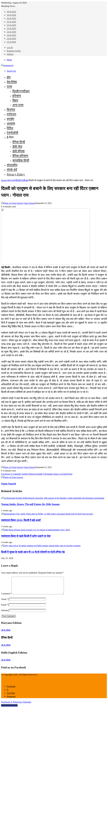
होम (9, 77)
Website (4, 610)
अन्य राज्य (17, 105)
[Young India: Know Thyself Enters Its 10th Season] (52, 498)
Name (4, 599)
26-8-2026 (11, 11)
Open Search (29, 203)
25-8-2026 (11, 22)
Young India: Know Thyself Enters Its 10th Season (30, 504)
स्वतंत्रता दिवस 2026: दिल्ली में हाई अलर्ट (21, 520)
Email (4, 605)
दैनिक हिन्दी (18, 142)
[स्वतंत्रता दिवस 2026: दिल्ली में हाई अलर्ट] (47, 514)
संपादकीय (12, 165)
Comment (6, 593)
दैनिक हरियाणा (20, 156)
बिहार (15, 100)
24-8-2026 (11, 32)
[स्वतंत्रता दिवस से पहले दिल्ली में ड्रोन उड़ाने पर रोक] (35, 530)
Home (4, 180)
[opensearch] (7, 65)
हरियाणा (16, 95)
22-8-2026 (11, 42)
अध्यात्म (11, 123)
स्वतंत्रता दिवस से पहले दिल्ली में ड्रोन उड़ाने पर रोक (25, 535)
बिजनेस (11, 109)
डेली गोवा (17, 146)
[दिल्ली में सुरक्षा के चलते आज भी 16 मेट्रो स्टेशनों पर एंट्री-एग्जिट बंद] (41, 545)
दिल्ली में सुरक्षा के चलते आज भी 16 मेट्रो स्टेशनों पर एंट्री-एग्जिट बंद (33, 551)
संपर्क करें (12, 169)
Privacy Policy (16, 174)
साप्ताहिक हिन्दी (20, 160)
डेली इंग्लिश (18, 151)
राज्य (9, 86)
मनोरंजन (11, 114)
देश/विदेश (12, 82)
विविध (10, 128)
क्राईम (10, 119)
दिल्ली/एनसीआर (21, 91)
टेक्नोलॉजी (12, 132)
